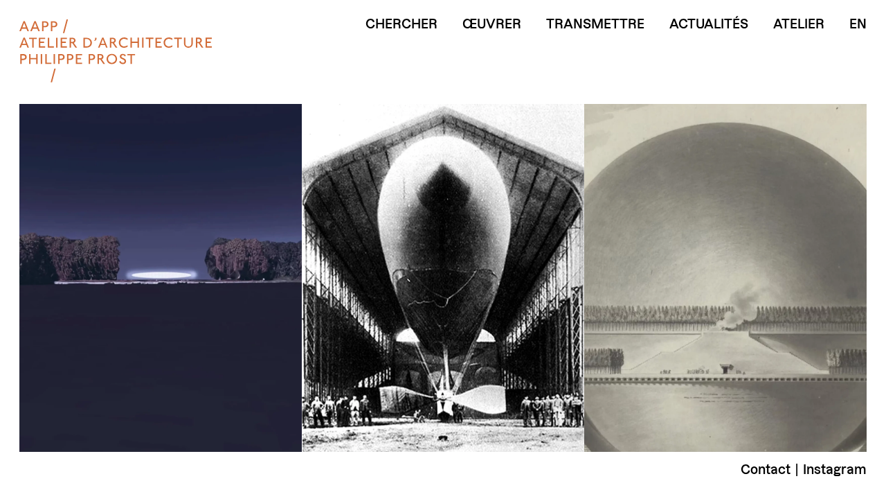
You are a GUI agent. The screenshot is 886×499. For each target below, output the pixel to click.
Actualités (708, 24)
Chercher (401, 24)
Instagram (835, 469)
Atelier (798, 24)
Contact (765, 469)
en (858, 24)
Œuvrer (491, 24)
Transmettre (595, 24)
